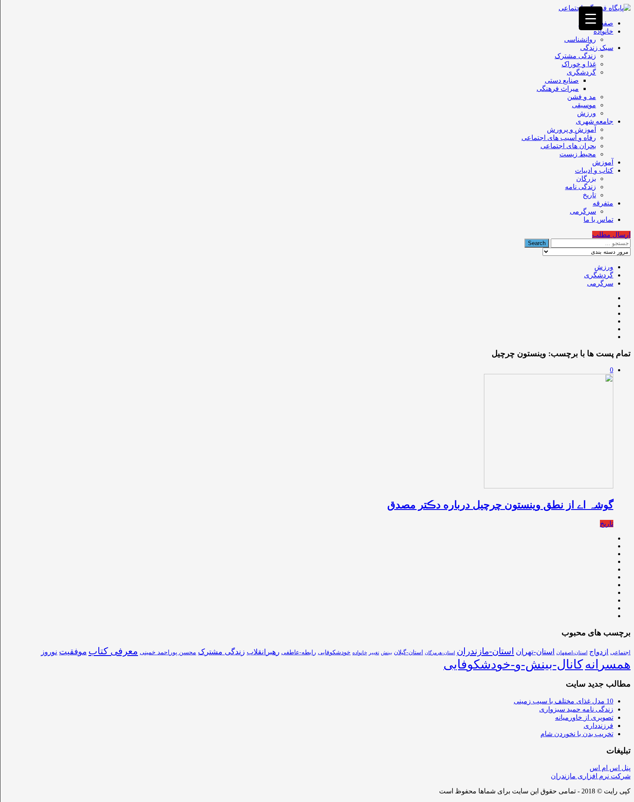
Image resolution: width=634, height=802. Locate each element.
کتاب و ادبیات (594, 170)
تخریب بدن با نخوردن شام (576, 733)
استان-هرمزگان (440, 652)
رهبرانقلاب (263, 652)
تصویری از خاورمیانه (584, 717)
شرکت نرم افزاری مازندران (591, 776)
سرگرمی (583, 211)
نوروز (49, 652)
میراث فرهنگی (558, 88)
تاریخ (589, 195)
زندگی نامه (580, 186)
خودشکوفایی (334, 652)
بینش (386, 653)
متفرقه (603, 203)
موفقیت (73, 651)
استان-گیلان (408, 652)
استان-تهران (535, 651)
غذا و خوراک (579, 64)
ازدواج (599, 652)
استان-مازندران (485, 651)
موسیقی (584, 105)
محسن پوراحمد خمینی (168, 652)
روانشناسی (580, 39)
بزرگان (586, 178)
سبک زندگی (596, 47)
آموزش (602, 162)
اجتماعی (620, 652)
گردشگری (581, 72)
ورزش (586, 113)
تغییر (374, 653)
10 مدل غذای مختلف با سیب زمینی (563, 701)
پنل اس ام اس (610, 767)
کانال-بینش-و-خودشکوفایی (513, 664)
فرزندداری (598, 725)
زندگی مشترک (575, 55)
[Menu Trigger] (591, 18)
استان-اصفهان (571, 653)
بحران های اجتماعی (568, 145)
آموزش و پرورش (571, 129)
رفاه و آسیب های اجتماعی (558, 137)
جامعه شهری (594, 121)
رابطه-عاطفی (298, 652)
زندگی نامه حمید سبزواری (576, 709)
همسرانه (608, 664)
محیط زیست (577, 154)
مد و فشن (581, 96)
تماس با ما (598, 219)
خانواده (603, 31)
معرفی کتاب (113, 651)
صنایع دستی (562, 80)
